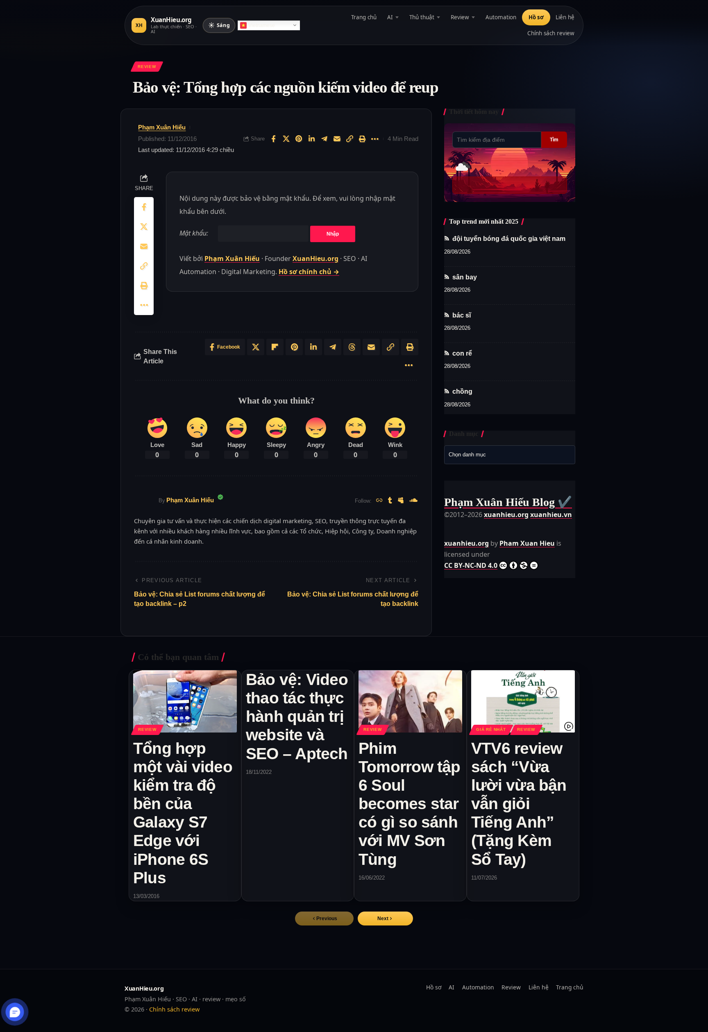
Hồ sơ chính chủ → (309, 271)
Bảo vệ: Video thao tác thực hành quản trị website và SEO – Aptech (297, 716)
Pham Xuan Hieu (527, 543)
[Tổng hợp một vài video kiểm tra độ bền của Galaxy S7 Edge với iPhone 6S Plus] (185, 701)
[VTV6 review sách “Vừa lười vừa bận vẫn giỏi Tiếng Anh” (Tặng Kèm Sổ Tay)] (523, 701)
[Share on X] (286, 138)
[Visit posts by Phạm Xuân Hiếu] (144, 500)
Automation (501, 17)
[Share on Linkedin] (311, 138)
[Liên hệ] (15, 1012)
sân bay (464, 277)
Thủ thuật (421, 17)
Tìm (554, 140)
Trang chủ (364, 17)
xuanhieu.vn (551, 514)
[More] (375, 138)
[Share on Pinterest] (298, 138)
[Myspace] (401, 501)
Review (460, 17)
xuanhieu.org (506, 514)
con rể (462, 353)
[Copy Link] (349, 138)
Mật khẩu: (194, 233)
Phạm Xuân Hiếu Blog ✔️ (508, 502)
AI (390, 17)
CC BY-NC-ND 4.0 (470, 565)
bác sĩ (461, 315)
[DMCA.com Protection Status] (464, 525)
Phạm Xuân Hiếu (162, 127)
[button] (385, 918)
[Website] (379, 501)
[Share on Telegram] (324, 138)
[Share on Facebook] (273, 138)
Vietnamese (261, 25)
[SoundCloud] (413, 501)
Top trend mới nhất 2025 (483, 221)
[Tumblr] (390, 501)
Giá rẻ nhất (491, 729)
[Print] (362, 138)
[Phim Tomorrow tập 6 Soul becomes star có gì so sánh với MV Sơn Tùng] (410, 701)
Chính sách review (550, 33)
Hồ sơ (536, 17)
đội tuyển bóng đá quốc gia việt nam (508, 238)
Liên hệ (565, 17)
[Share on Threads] (352, 347)
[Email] (337, 138)
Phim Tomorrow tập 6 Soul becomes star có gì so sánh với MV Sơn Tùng (410, 803)
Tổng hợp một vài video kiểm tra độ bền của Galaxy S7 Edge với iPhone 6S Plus (182, 813)
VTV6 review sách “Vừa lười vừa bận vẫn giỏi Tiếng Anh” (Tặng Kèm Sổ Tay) (519, 803)
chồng (462, 391)
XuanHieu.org (315, 258)
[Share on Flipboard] (275, 347)
